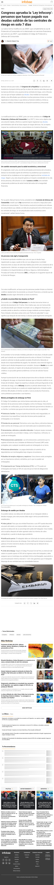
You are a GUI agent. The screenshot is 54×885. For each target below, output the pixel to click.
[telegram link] (6, 863)
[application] (27, 145)
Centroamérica (16, 868)
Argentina (16, 857)
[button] (2, 2)
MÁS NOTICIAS (27, 708)
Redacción (27, 854)
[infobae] (27, 2)
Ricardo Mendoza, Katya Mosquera (14, 5)
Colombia (17, 859)
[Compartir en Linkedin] (44, 80)
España (16, 861)
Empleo (27, 857)
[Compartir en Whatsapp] (34, 80)
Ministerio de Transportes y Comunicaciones (37, 5)
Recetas (3, 5)
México (16, 866)
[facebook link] (3, 860)
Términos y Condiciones (47, 855)
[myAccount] (52, 2)
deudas (26, 95)
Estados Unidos (16, 864)
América (16, 854)
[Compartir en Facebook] (37, 80)
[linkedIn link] (9, 863)
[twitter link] (6, 860)
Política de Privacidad (47, 859)
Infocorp (12, 634)
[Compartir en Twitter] (40, 80)
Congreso (4, 634)
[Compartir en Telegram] (47, 80)
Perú (2, 8)
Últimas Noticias (16, 870)
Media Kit (37, 866)
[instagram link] (9, 860)
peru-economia (27, 634)
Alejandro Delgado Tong (13, 41)
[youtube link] (3, 863)
